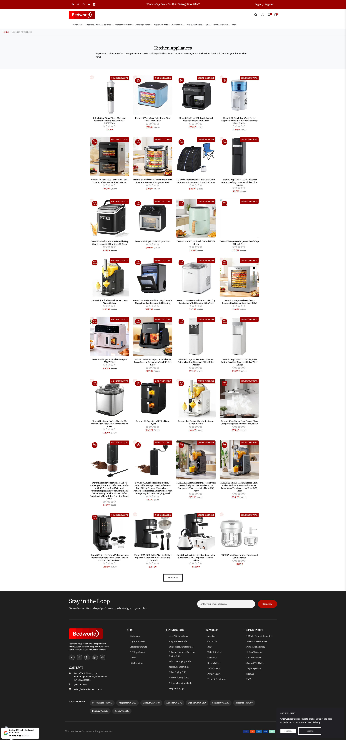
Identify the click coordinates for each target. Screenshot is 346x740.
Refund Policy (213, 668)
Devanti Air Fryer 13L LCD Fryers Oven (152, 241)
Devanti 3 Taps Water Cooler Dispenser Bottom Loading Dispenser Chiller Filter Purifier (239, 182)
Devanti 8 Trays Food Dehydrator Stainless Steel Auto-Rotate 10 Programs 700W (152, 181)
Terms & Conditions (216, 679)
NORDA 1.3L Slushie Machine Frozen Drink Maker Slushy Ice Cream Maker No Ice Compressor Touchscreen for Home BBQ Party (196, 487)
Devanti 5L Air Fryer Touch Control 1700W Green (196, 242)
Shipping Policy (253, 668)
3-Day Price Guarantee (256, 641)
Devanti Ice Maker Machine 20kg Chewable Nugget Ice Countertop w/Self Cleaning (152, 301)
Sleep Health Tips (176, 688)
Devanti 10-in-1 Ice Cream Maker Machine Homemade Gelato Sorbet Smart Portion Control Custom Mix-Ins (110, 558)
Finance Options (253, 657)
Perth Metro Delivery (255, 647)
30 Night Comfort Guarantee (259, 636)
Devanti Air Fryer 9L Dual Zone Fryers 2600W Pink (109, 360)
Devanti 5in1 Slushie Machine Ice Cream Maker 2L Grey (110, 301)
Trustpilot (212, 657)
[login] (262, 15)
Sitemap (250, 674)
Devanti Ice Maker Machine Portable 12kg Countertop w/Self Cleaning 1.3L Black (109, 242)
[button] (255, 14)
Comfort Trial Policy (255, 663)
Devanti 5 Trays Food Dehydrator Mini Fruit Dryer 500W (152, 119)
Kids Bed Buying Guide (179, 677)
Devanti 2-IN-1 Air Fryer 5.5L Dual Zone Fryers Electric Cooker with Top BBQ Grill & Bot (153, 362)
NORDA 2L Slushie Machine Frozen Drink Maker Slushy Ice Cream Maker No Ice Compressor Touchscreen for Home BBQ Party (239, 487)
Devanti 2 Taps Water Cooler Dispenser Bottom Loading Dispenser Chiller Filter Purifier (196, 362)
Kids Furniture (136, 663)
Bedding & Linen (137, 652)
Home (6, 32)
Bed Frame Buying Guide (180, 661)
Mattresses (135, 636)
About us (211, 636)
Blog (209, 647)
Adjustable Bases (137, 641)
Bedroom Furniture (138, 647)
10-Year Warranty (254, 652)
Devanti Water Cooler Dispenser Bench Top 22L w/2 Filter (239, 242)
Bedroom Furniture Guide (180, 683)
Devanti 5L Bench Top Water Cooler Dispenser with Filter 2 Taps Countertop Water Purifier (239, 121)
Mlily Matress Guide (178, 641)
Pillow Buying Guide (178, 672)
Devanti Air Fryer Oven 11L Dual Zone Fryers (153, 422)
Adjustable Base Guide (179, 667)
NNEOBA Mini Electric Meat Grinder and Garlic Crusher (239, 556)
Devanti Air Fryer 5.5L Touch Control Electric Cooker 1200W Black (196, 119)
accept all (288, 731)
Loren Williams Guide (178, 636)
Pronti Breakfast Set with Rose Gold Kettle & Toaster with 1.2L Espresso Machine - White (196, 558)
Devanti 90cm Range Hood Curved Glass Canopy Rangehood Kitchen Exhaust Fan (239, 422)
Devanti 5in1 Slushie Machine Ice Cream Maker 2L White (196, 422)
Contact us (212, 641)
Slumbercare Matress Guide (181, 647)
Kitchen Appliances (22, 32)
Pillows (133, 657)
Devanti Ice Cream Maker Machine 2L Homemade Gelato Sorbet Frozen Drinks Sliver (109, 424)
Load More (173, 577)
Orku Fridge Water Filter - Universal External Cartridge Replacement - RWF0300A (109, 121)
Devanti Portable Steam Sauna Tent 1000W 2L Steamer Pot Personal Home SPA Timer (196, 181)
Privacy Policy (213, 674)
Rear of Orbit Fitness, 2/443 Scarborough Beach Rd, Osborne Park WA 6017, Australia (90, 676)
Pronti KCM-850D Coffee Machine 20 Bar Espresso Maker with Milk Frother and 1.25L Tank (152, 558)
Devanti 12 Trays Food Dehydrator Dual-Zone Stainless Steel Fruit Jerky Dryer (109, 181)
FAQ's (249, 679)
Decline (310, 731)
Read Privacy (313, 722)
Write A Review (214, 652)
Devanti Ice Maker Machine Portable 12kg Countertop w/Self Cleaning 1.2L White (196, 301)
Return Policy (213, 663)
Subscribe (267, 604)
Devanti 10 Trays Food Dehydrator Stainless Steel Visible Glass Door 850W (239, 301)
